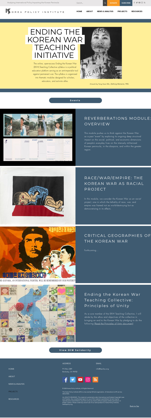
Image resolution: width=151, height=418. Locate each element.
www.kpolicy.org (67, 404)
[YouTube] (139, 2)
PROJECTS (13, 391)
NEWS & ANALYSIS (16, 384)
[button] (126, 3)
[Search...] (105, 3)
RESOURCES (13, 399)
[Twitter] (137, 2)
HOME (11, 369)
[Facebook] (134, 2)
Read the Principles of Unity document (113, 323)
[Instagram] (142, 2)
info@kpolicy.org (102, 369)
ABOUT (11, 376)
